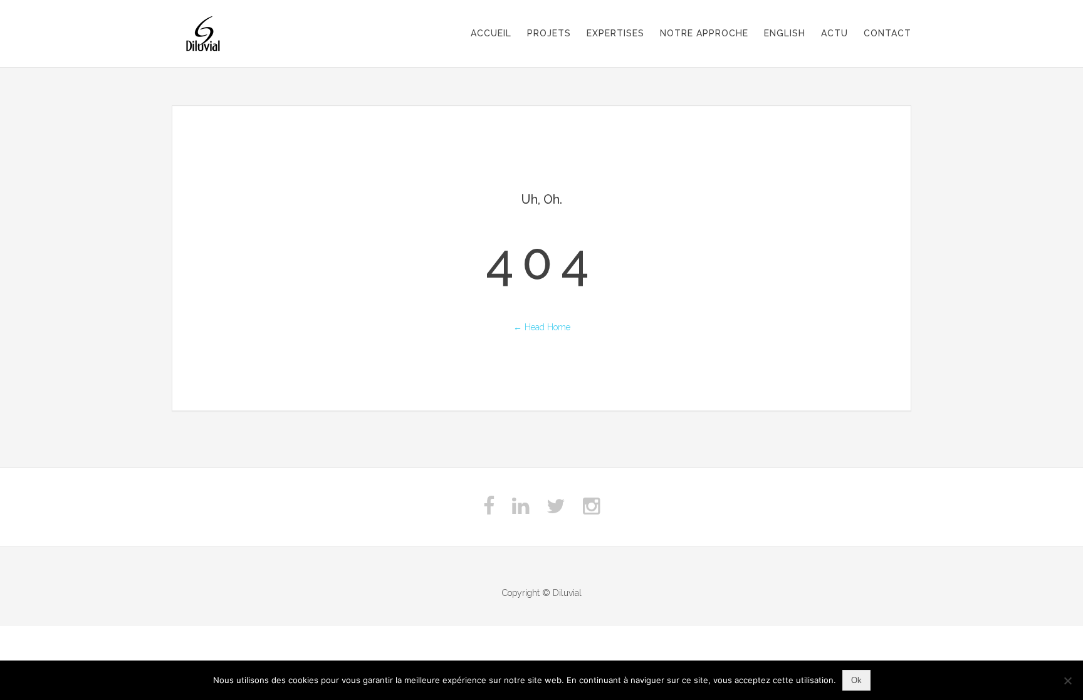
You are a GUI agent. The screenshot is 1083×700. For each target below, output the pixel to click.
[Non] (1067, 680)
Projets (549, 33)
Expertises (615, 33)
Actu (834, 33)
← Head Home (541, 327)
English (784, 33)
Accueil (491, 33)
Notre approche (704, 33)
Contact (887, 33)
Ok (856, 680)
